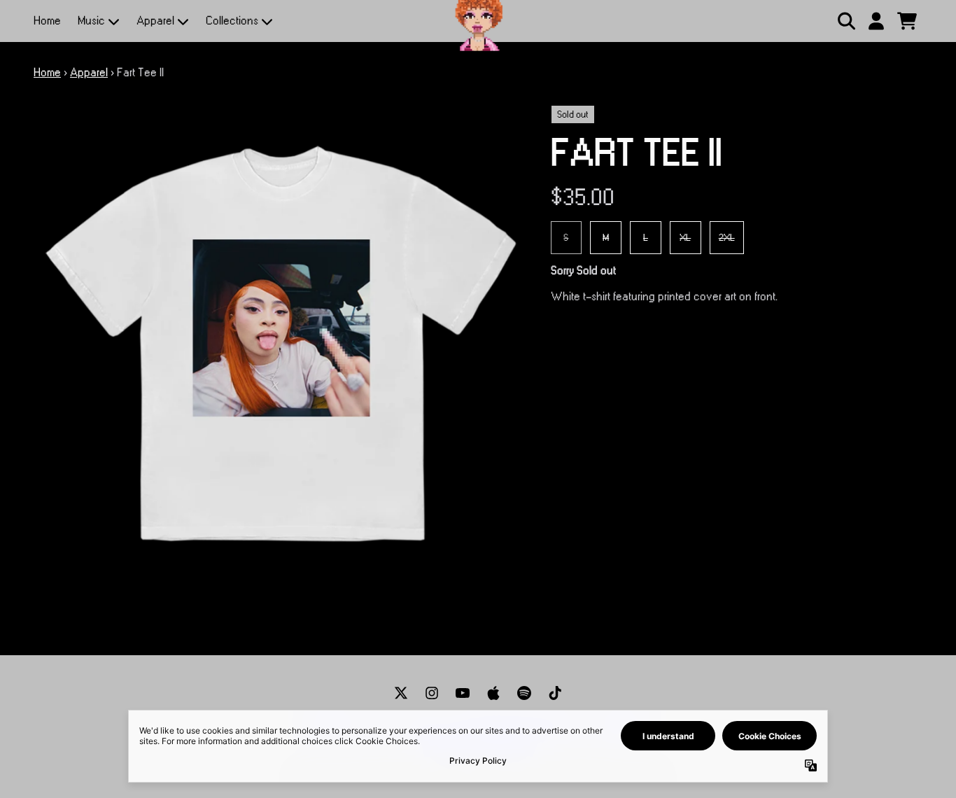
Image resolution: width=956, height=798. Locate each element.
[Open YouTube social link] (462, 693)
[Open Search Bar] (845, 21)
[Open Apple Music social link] (493, 693)
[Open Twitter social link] (401, 693)
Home (47, 21)
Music (91, 21)
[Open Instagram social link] (431, 693)
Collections (232, 21)
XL (685, 237)
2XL (727, 237)
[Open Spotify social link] (524, 693)
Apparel (155, 21)
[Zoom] (278, 349)
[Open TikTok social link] (555, 693)
